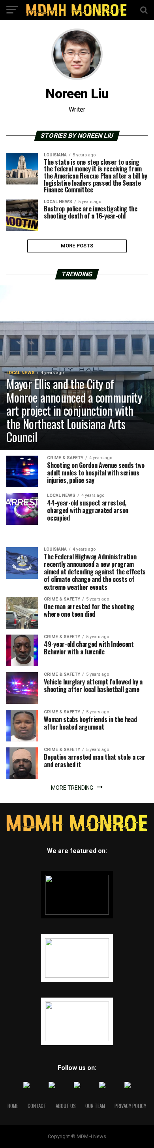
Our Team (95, 1106)
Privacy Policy (130, 1106)
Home (13, 1106)
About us (66, 1106)
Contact (37, 1106)
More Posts (77, 246)
